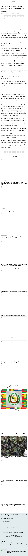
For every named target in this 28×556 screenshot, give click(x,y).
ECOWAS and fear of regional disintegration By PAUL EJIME (13, 410)
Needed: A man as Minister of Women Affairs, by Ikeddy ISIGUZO (14, 481)
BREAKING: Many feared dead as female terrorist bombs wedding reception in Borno (13, 386)
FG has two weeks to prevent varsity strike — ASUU (13, 433)
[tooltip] (5, 16)
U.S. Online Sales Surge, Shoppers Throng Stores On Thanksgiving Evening (17, 543)
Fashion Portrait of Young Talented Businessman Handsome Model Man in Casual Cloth (16, 551)
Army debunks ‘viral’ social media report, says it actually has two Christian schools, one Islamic (14, 457)
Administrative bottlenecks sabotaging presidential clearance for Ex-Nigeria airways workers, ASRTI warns (14, 265)
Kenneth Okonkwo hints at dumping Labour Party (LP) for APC (14, 292)
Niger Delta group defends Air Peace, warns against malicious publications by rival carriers (13, 505)
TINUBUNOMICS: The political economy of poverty (13, 315)
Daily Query (19, 13)
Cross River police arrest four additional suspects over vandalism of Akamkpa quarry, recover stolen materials (13, 211)
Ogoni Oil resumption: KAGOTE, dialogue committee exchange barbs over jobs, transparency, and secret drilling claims (14, 183)
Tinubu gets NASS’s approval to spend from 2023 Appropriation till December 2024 (12, 362)
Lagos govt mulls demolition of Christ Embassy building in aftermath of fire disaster (14, 338)
